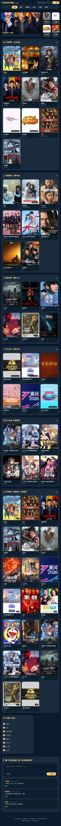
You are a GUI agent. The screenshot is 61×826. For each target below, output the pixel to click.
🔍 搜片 (56, 2)
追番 (57, 420)
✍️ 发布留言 (51, 774)
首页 (14, 7)
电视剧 (27, 7)
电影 (21, 7)
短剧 (46, 7)
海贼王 (7, 724)
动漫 (40, 7)
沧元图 (7, 750)
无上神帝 (8, 746)
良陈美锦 (8, 735)
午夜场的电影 (9, 2)
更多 (57, 42)
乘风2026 (8, 743)
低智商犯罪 (9, 731)
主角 (7, 728)
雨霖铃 (7, 739)
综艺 (34, 7)
